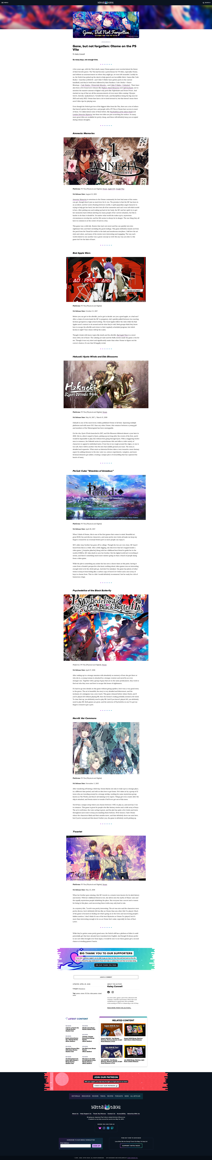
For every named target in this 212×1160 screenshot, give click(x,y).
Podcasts (119, 1096)
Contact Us (111, 1114)
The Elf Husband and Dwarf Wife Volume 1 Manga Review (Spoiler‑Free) (72, 1061)
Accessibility (121, 1114)
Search (208, 3)
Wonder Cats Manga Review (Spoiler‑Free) (88, 1028)
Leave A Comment (106, 977)
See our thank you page (106, 965)
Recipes (110, 1096)
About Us (75, 1114)
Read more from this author (118, 1008)
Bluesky (100, 1128)
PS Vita (87, 993)
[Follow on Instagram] (112, 992)
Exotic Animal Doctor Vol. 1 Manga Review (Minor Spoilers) (72, 1039)
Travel (103, 1096)
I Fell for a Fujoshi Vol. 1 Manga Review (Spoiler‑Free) (72, 1029)
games (78, 993)
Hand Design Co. (132, 1158)
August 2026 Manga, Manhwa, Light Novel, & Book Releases (133, 1039)
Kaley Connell (80, 54)
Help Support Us (85, 1114)
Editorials (76, 1096)
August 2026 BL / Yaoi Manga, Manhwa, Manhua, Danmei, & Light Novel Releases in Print (111, 1039)
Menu (6, 3)
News (127, 1096)
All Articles (135, 1096)
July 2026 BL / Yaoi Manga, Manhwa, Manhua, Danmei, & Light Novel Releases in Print (111, 1061)
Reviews (95, 1096)
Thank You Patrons (99, 1114)
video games (93, 993)
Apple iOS (111, 189)
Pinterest (108, 1128)
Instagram (104, 1128)
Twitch (112, 1128)
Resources (82, 988)
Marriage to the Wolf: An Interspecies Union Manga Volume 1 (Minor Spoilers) (89, 1061)
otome (82, 993)
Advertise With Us (133, 1114)
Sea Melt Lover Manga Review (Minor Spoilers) (89, 1050)
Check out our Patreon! (105, 1086)
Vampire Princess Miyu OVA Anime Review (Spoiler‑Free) (72, 1050)
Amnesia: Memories (80, 199)
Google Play (120, 189)
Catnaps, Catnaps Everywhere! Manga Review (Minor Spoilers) (88, 1039)
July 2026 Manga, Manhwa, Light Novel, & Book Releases (134, 1060)
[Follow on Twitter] (108, 992)
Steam (105, 189)
